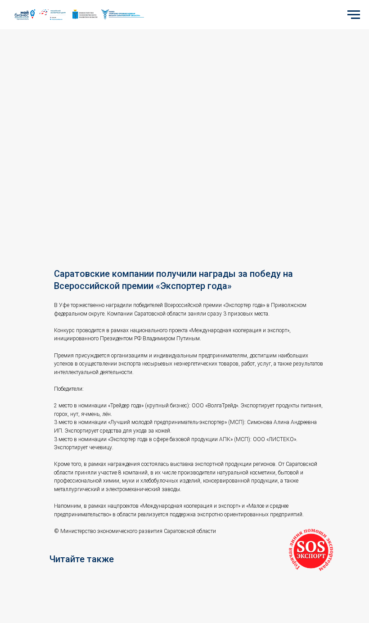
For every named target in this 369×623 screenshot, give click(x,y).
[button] (310, 551)
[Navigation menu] (353, 14)
